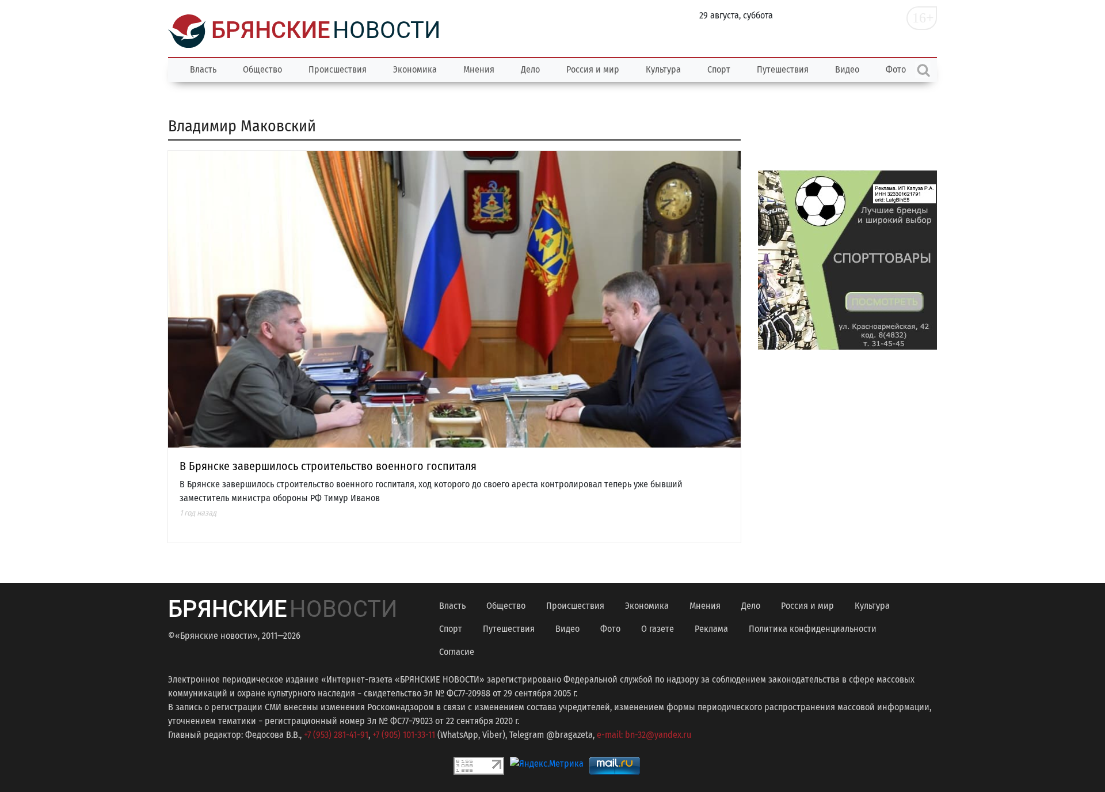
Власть (203, 69)
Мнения (478, 69)
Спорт (718, 69)
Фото (610, 628)
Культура (663, 69)
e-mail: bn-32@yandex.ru (644, 734)
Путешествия (783, 69)
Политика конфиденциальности (813, 628)
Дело (530, 69)
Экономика (415, 69)
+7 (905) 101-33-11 (403, 734)
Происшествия (337, 69)
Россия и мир (592, 69)
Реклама (711, 628)
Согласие (456, 651)
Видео (847, 69)
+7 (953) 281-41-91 (336, 734)
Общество (262, 69)
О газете (657, 628)
